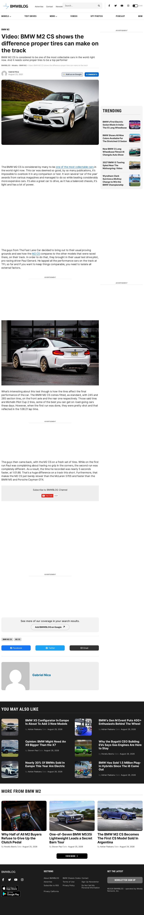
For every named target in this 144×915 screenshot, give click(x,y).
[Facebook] (109, 5)
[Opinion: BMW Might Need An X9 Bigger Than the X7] (9, 741)
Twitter (51, 648)
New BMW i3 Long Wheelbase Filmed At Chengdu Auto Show (113, 152)
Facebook (17, 648)
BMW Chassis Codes (72, 878)
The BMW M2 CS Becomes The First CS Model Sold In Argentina (118, 838)
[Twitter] (115, 5)
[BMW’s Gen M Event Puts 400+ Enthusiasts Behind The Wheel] (83, 720)
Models (5, 16)
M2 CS (36, 253)
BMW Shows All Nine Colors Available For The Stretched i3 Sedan (115, 138)
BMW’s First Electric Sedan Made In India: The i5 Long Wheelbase (115, 124)
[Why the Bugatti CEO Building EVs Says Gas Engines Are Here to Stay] (83, 741)
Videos (73, 16)
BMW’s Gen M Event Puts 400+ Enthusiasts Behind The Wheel (120, 722)
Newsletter (61, 6)
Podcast (120, 16)
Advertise (39, 6)
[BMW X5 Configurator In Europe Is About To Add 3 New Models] (9, 720)
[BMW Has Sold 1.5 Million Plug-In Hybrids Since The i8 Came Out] (83, 762)
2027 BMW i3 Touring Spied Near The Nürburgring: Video (114, 165)
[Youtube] (122, 5)
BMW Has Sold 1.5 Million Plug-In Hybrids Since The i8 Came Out (120, 766)
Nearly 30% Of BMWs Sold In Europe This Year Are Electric (45, 764)
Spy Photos (97, 16)
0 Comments (91, 74)
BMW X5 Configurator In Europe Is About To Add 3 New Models (47, 722)
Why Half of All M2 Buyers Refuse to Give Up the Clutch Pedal (21, 838)
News (52, 16)
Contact (49, 6)
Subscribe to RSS (51, 885)
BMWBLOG (5, 65)
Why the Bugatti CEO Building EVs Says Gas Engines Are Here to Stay (120, 745)
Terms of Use (69, 882)
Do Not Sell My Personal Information (91, 886)
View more (71, 856)
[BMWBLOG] (19, 872)
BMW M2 (5, 29)
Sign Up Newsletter (90, 882)
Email (85, 648)
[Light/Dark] (135, 5)
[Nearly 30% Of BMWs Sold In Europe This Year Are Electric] (9, 762)
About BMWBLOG (51, 878)
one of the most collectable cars (75, 166)
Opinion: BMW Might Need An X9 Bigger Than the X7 (45, 743)
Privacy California (51, 891)
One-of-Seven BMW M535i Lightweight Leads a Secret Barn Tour (70, 838)
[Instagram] (128, 5)
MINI (140, 16)
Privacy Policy (69, 885)
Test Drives (30, 16)
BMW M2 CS (7, 639)
